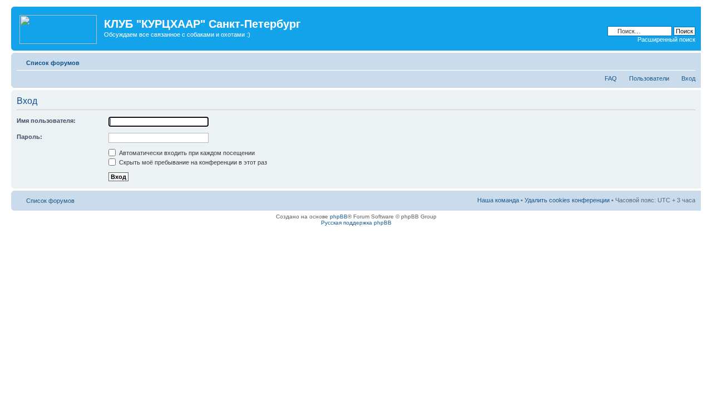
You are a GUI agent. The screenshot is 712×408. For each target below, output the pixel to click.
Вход (688, 78)
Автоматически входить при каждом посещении (186, 153)
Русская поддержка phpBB (356, 223)
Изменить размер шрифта (687, 61)
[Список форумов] (59, 27)
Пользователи (649, 78)
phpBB (339, 216)
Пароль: (29, 136)
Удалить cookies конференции (567, 200)
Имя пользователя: (46, 120)
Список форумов (53, 62)
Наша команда (498, 200)
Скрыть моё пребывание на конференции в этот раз (192, 162)
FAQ (611, 78)
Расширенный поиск (666, 39)
